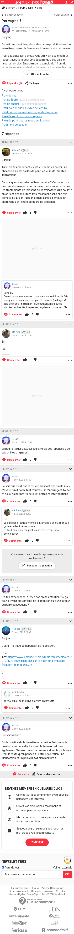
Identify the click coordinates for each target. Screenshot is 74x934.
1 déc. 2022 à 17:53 (21, 514)
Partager (34, 83)
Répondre (23, 774)
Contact (35, 888)
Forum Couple (26, 7)
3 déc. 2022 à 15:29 (21, 590)
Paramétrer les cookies (43, 891)
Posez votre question (39, 565)
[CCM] (19, 909)
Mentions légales (17, 894)
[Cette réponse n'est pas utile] (35, 212)
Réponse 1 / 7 (10, 142)
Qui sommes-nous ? (20, 888)
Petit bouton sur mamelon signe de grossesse (29, 112)
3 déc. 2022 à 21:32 (21, 632)
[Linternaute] (19, 916)
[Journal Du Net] (54, 909)
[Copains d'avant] (19, 923)
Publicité (45, 888)
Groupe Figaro (33, 894)
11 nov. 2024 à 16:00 (39, 30)
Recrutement (57, 888)
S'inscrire (37, 842)
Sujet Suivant (61, 14)
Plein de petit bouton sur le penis (22, 116)
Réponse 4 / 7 (10, 468)
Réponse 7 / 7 (10, 717)
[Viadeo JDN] (54, 923)
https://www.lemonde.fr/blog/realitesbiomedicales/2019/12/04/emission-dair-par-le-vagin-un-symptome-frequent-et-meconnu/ (37, 660)
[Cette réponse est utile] (25, 212)
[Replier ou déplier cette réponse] (70, 142)
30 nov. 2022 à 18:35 (22, 287)
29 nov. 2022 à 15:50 (22, 335)
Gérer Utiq (60, 891)
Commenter (14, 212)
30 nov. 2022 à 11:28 (22, 153)
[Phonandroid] (54, 930)
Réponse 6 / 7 (10, 621)
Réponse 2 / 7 (10, 324)
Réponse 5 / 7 (10, 579)
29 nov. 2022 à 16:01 (22, 442)
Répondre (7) (14, 83)
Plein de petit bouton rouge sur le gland (26, 120)
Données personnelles (19, 891)
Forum (11, 7)
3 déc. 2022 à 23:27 (21, 728)
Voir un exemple (62, 867)
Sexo (39, 7)
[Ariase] (19, 930)
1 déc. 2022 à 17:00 (21, 479)
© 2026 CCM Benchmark (53, 894)
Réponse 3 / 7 (10, 431)
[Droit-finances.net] (54, 916)
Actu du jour (11, 867)
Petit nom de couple (14, 124)
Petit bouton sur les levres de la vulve (25, 108)
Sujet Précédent (14, 14)
